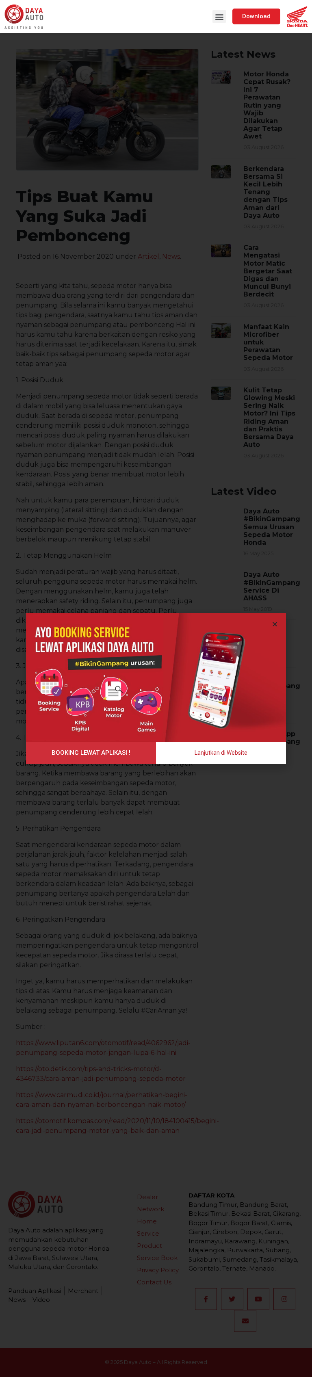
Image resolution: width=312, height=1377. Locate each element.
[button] (219, 16)
